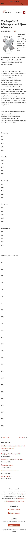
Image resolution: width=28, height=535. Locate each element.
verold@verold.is (21, 498)
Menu (4, 4)
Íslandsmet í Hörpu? (7, 465)
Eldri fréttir (6, 437)
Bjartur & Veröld (15, 529)
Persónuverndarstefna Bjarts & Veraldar (14, 501)
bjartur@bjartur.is (21, 494)
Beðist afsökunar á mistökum (9, 471)
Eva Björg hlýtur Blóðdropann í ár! (10, 454)
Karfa (25, 4)
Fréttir (15, 31)
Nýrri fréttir (22, 437)
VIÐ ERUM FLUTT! (6, 476)
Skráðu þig (14, 525)
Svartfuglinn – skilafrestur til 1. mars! (12, 459)
